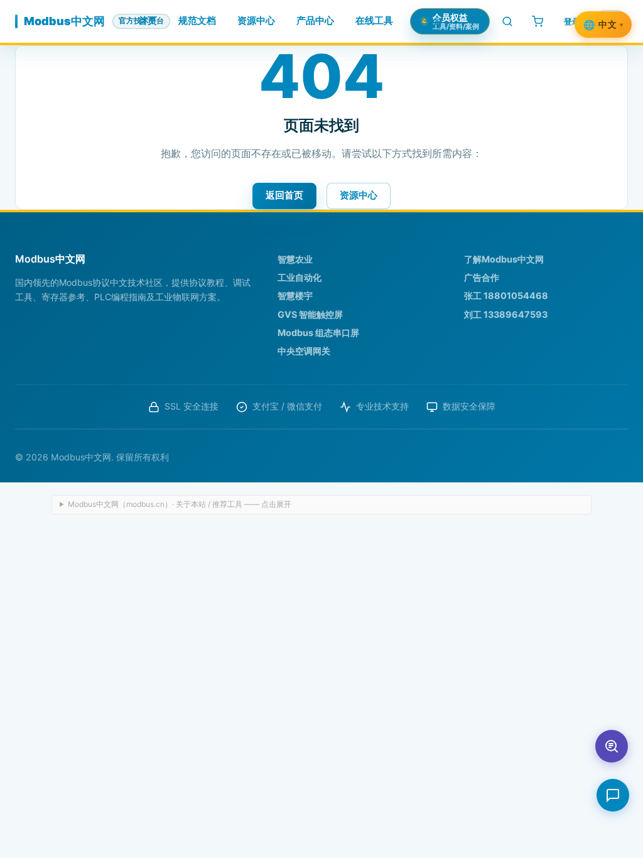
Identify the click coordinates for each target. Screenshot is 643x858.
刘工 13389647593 (506, 314)
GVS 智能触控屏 (310, 314)
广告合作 (481, 277)
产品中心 (315, 20)
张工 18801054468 (506, 295)
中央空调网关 (304, 350)
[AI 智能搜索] (611, 746)
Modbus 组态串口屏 (318, 332)
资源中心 (256, 20)
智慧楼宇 (295, 295)
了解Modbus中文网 (504, 259)
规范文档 (197, 20)
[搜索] (507, 21)
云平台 (428, 20)
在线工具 (374, 20)
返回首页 (284, 195)
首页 (147, 20)
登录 (572, 21)
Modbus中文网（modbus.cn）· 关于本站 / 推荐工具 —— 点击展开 (179, 504)
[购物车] (537, 21)
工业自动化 (300, 277)
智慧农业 (295, 259)
